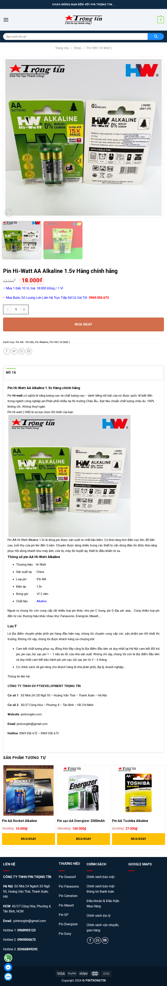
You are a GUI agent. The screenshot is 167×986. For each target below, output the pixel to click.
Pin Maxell (66, 905)
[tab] (11, 372)
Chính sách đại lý (99, 916)
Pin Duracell (67, 877)
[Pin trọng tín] (83, 20)
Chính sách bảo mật (101, 877)
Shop (77, 48)
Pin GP (63, 915)
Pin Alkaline (41, 342)
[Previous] (13, 137)
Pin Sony (65, 934)
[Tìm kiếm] (156, 36)
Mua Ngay (83, 324)
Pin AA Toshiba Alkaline (130, 821)
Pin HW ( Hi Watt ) (99, 48)
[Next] (153, 137)
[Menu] (6, 19)
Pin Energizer (68, 924)
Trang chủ (62, 48)
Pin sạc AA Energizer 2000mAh (81, 821)
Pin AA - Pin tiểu (25, 342)
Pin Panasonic (69, 886)
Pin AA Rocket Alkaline (19, 821)
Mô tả (11, 372)
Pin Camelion (68, 896)
